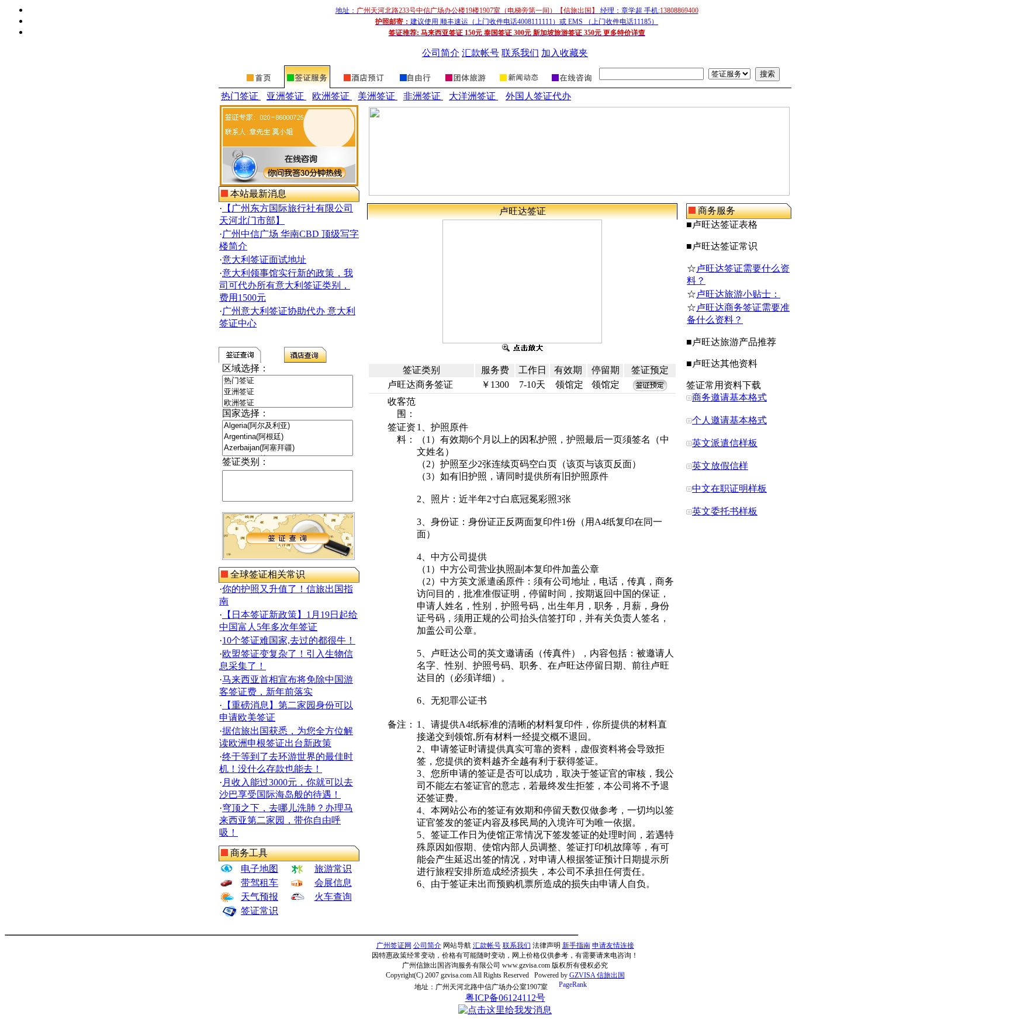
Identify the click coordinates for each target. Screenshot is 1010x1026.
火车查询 (333, 897)
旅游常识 (333, 869)
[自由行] (415, 85)
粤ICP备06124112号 (505, 998)
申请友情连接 (613, 945)
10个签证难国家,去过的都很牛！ (288, 640)
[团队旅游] (464, 85)
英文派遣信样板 (725, 443)
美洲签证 (377, 96)
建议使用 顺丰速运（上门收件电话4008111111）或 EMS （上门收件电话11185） (516, 22)
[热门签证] (287, 381)
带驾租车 (259, 883)
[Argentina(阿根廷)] (287, 437)
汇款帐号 (480, 53)
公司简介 (440, 53)
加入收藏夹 (564, 53)
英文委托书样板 (725, 511)
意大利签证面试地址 (264, 260)
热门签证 (241, 96)
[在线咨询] (570, 85)
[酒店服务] (363, 85)
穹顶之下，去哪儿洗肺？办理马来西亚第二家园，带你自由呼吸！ (286, 820)
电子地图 (259, 869)
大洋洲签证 (473, 96)
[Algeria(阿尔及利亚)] (287, 426)
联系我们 (520, 53)
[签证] (307, 85)
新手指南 (576, 945)
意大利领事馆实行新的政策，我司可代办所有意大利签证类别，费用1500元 (286, 285)
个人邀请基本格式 (729, 420)
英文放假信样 (720, 466)
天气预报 (259, 897)
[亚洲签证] (287, 392)
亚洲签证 (286, 96)
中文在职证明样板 (729, 488)
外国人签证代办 (538, 96)
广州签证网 (393, 945)
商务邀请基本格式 (729, 397)
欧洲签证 (332, 96)
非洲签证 (423, 96)
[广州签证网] (259, 85)
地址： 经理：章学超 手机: (516, 10)
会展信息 (333, 883)
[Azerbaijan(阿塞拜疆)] (287, 448)
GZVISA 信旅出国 (597, 975)
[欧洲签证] (287, 403)
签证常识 (259, 911)
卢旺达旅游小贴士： (738, 294)
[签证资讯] (517, 85)
